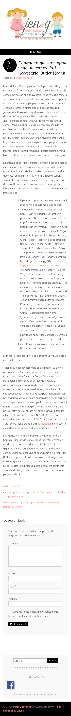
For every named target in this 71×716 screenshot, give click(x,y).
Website (13, 598)
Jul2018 (10, 67)
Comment (13, 543)
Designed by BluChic (13, 710)
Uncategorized (24, 77)
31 (10, 62)
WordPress (58, 706)
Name (12, 573)
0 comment (12, 486)
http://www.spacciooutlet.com (36, 265)
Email (12, 586)
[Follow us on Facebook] (11, 685)
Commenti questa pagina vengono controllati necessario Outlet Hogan (42, 68)
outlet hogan (44, 423)
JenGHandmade (24, 706)
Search (52, 660)
